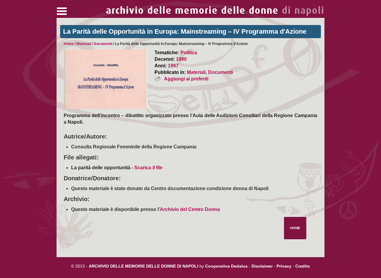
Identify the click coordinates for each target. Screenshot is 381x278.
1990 (181, 59)
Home (69, 44)
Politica (188, 52)
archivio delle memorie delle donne (215, 10)
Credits (302, 266)
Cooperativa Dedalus (226, 266)
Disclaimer (262, 266)
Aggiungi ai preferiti (186, 78)
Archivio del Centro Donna (190, 209)
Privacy (284, 266)
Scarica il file (148, 167)
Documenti (103, 44)
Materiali (83, 44)
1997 (173, 65)
